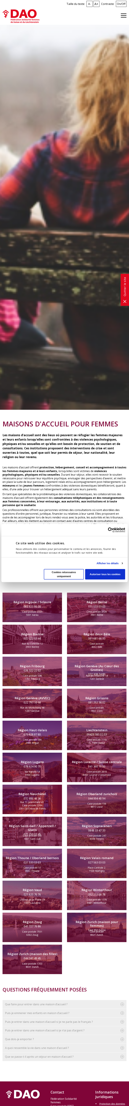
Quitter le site (125, 286)
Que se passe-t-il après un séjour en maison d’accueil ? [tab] (39, 1057)
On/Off (121, 4)
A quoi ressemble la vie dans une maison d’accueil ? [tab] (37, 1048)
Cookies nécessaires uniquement (64, 574)
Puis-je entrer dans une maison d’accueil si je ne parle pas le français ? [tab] (49, 1022)
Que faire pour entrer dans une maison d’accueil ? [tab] (36, 1004)
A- (89, 4)
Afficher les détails (108, 563)
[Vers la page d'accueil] (21, 16)
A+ (96, 4)
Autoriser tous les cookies (105, 574)
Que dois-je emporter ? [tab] (19, 1039)
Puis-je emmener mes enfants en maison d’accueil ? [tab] (37, 1013)
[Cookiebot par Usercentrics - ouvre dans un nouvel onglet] (110, 529)
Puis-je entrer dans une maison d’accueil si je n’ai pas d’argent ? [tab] (44, 1030)
